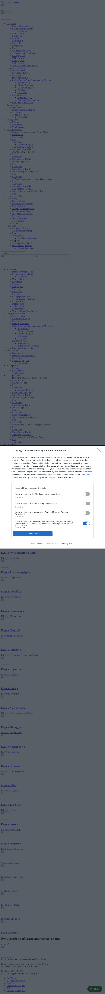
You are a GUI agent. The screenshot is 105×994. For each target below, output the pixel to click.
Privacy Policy (68, 543)
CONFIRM (33, 534)
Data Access (52, 543)
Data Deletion (37, 543)
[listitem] (52, 488)
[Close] (99, 450)
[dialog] (52, 497)
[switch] (86, 494)
